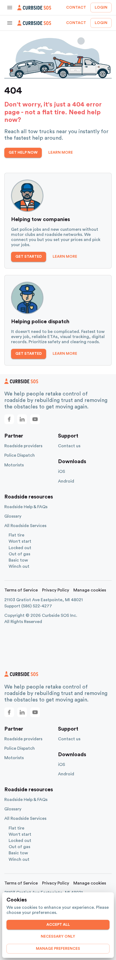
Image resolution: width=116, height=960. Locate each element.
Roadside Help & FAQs (25, 507)
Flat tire (16, 535)
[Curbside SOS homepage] (34, 7)
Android (66, 481)
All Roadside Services (25, 526)
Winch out (19, 566)
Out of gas (19, 554)
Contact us (69, 446)
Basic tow (18, 560)
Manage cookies (89, 590)
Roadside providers (23, 446)
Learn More (60, 152)
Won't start (20, 541)
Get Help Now (23, 152)
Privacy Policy (55, 590)
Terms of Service (21, 590)
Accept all (58, 925)
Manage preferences (58, 949)
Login (101, 7)
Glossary (12, 516)
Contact (76, 7)
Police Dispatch (19, 455)
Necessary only (58, 936)
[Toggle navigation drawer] (9, 7)
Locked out (20, 548)
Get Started (28, 257)
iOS (61, 471)
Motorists (14, 465)
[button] (9, 419)
